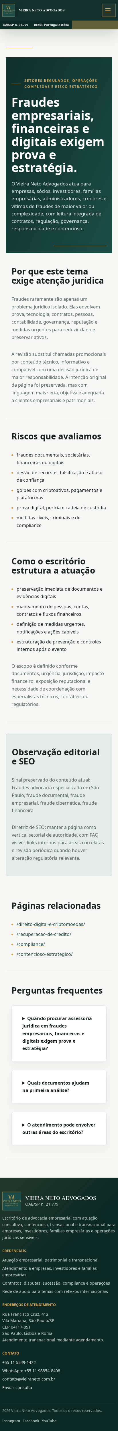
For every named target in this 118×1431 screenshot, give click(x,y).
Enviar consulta (17, 1387)
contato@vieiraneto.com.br (28, 1379)
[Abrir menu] (109, 10)
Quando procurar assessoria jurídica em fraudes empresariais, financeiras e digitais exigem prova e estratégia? (57, 1033)
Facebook (31, 1420)
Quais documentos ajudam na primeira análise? (55, 1086)
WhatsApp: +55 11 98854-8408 (31, 1370)
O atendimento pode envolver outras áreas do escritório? (58, 1128)
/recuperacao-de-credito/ (44, 934)
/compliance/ (31, 944)
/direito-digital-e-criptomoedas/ (51, 924)
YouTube (49, 1420)
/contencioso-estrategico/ (45, 954)
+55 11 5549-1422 (19, 1362)
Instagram (11, 1420)
